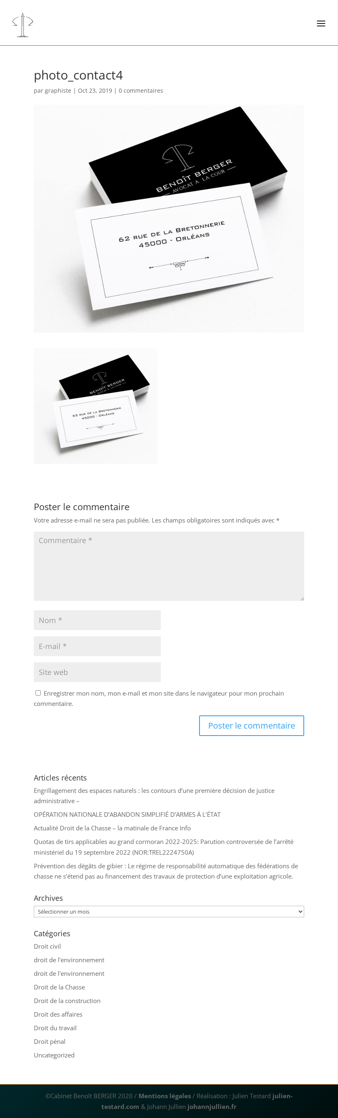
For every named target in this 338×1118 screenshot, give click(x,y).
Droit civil (47, 946)
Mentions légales (164, 1096)
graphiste (58, 90)
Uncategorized (54, 1055)
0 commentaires (141, 90)
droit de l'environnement (69, 960)
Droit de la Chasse (59, 987)
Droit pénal (50, 1041)
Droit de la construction (67, 1000)
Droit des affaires (58, 1014)
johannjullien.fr (212, 1106)
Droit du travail (55, 1028)
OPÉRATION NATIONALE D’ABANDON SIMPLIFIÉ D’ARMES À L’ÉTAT (127, 814)
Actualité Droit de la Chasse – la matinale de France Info (112, 828)
